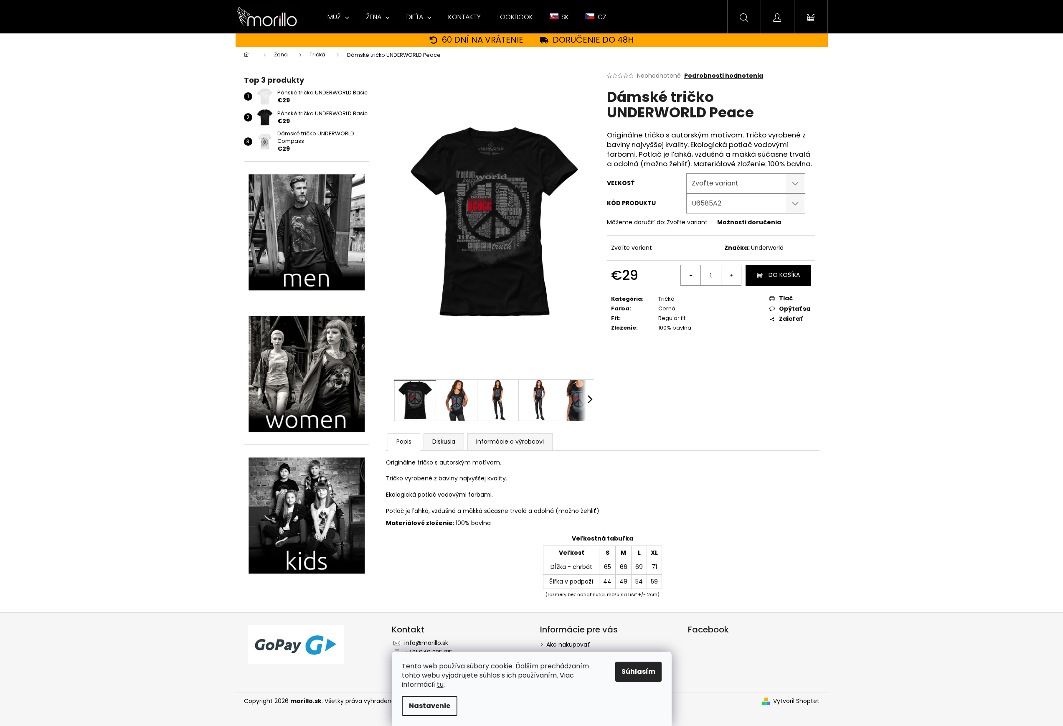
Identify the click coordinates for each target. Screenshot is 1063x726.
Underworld (767, 248)
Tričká (666, 299)
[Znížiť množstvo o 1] (691, 275)
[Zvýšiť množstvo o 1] (731, 275)
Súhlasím (638, 671)
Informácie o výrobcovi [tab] (510, 441)
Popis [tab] (403, 441)
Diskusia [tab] (443, 441)
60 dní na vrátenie (482, 40)
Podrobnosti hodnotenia (723, 76)
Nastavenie (429, 706)
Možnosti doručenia (749, 222)
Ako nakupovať (568, 644)
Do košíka (784, 275)
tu (440, 684)
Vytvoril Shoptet (796, 701)
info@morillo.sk (426, 643)
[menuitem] (338, 17)
